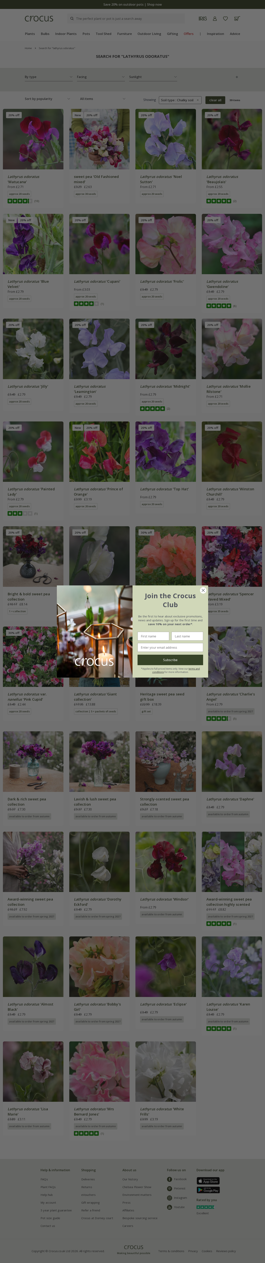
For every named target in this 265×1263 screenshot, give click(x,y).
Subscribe (170, 660)
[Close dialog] (203, 590)
